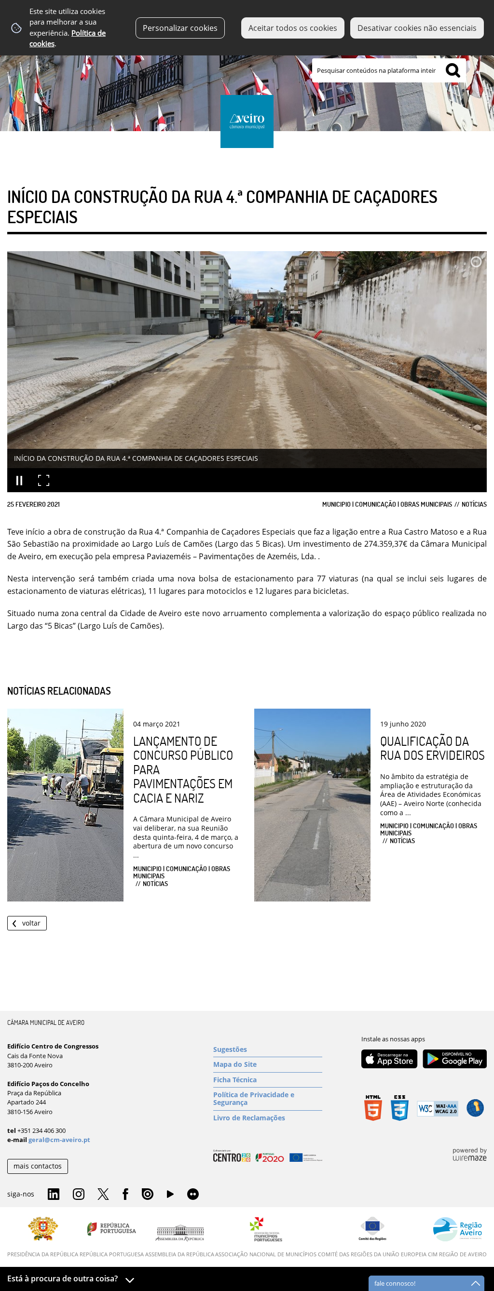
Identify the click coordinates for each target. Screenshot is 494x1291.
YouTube (170, 1196)
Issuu (147, 1194)
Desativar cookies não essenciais (417, 28)
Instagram (78, 1194)
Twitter (103, 1194)
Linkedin (53, 1194)
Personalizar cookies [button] (180, 28)
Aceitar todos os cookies (292, 28)
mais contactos (38, 1165)
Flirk (193, 1194)
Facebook (125, 1194)
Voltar (31, 923)
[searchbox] (389, 70)
